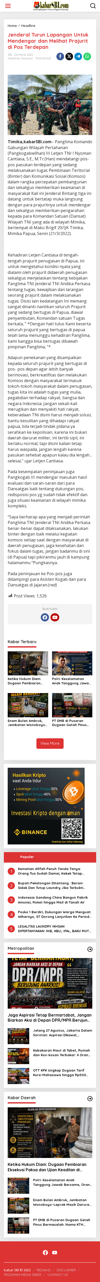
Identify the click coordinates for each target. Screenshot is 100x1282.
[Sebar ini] (60, 56)
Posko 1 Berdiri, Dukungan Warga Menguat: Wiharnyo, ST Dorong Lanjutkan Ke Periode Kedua (54, 914)
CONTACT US (57, 1275)
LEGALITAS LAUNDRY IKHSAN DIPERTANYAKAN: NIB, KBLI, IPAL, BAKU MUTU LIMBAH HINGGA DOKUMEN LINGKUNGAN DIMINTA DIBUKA (54, 928)
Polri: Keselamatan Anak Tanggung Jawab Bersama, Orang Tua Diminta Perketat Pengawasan (71, 681)
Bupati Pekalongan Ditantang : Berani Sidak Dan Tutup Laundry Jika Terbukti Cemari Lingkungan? (50, 885)
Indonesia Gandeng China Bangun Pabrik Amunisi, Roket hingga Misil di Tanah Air (53, 899)
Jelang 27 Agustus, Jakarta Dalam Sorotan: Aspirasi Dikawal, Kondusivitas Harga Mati (62, 1032)
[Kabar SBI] (51, 5)
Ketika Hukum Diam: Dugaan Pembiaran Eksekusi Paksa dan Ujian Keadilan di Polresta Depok (24, 681)
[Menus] (8, 6)
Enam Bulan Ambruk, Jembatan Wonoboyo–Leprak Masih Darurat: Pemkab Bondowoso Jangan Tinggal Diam (27, 723)
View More (50, 743)
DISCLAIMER (66, 1270)
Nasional (27, 58)
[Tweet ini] (69, 56)
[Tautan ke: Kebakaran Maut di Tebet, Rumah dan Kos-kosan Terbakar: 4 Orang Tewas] (18, 1055)
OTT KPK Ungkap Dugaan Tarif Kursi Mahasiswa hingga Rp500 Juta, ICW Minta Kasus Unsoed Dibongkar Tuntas (59, 1072)
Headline (14, 58)
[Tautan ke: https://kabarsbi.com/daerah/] (90, 1099)
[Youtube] (55, 617)
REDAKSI (44, 1270)
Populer (27, 856)
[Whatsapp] (87, 56)
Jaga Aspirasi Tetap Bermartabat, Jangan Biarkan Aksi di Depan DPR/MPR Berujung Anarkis (50, 1017)
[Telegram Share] (78, 56)
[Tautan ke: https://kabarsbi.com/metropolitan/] (90, 949)
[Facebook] (45, 617)
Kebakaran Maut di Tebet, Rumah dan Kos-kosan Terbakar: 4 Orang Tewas (62, 1052)
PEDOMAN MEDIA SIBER (22, 1275)
